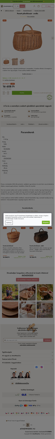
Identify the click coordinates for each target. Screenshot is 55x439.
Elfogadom (46, 222)
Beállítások (9, 223)
